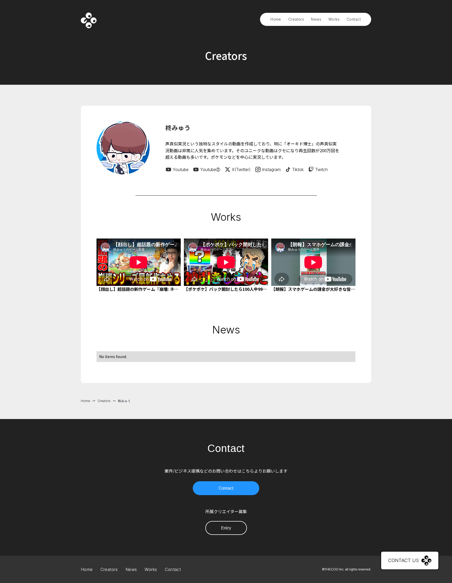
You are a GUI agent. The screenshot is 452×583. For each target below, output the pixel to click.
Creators (296, 19)
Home (275, 19)
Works (334, 19)
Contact (354, 19)
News (316, 19)
